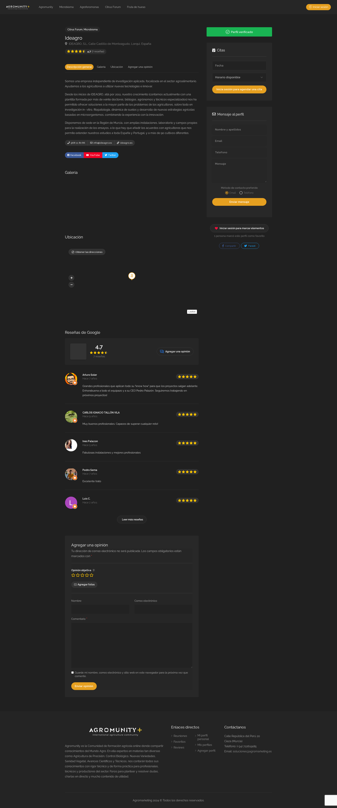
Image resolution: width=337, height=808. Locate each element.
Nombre (76, 600)
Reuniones (180, 736)
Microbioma (66, 7)
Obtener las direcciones (88, 252)
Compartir (230, 246)
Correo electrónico (145, 600)
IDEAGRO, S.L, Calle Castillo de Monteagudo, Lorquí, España (109, 43)
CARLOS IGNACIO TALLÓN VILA (101, 412)
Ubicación (117, 66)
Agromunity (46, 7)
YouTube (94, 155)
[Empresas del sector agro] (17, 7)
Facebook (75, 155)
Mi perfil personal (203, 737)
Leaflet (192, 312)
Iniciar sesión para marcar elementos (242, 228)
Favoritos (180, 741)
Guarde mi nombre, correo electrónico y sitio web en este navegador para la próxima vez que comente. (131, 674)
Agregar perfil (206, 750)
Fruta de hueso (136, 7)
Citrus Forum (113, 7)
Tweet (251, 246)
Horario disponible (227, 77)
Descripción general (79, 66)
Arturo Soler (89, 374)
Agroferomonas (89, 7)
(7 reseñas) (95, 51)
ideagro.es (126, 143)
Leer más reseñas (132, 519)
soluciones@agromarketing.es (252, 751)
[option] (87, 201)
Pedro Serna (89, 470)
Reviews (179, 747)
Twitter (112, 155)
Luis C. (86, 498)
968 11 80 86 (77, 143)
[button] (71, 278)
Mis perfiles (204, 745)
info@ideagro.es (102, 143)
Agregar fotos (86, 584)
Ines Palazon (90, 441)
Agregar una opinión (140, 66)
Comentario (79, 619)
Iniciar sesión (320, 7)
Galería (101, 66)
